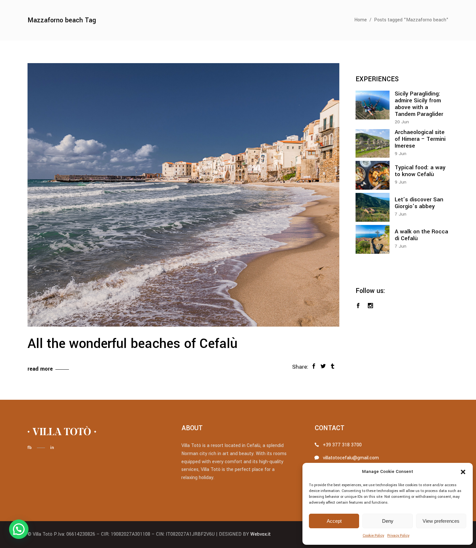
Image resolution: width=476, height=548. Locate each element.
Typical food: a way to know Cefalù (420, 170)
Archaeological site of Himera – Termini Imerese (420, 139)
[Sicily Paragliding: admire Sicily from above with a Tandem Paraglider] (373, 105)
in (52, 447)
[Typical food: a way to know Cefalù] (373, 175)
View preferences (441, 521)
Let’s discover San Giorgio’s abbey (419, 203)
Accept (334, 521)
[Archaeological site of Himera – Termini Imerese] (373, 143)
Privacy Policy (398, 535)
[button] (463, 472)
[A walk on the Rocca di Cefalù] (373, 239)
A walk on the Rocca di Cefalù (421, 235)
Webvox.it (260, 534)
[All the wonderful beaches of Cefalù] (183, 195)
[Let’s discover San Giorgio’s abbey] (373, 207)
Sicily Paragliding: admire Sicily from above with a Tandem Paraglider (419, 104)
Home (360, 20)
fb (29, 447)
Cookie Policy (373, 535)
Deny (387, 521)
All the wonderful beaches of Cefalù (132, 343)
